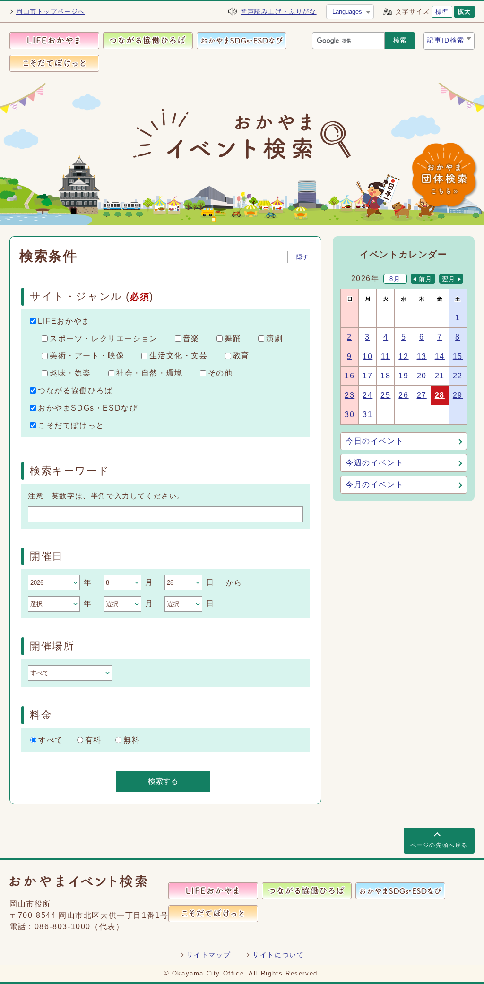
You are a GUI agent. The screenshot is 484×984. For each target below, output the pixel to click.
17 (367, 376)
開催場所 (52, 646)
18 (385, 376)
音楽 (191, 338)
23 (349, 395)
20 (422, 376)
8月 (394, 278)
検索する (163, 781)
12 (403, 356)
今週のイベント (375, 463)
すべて (50, 740)
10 (367, 356)
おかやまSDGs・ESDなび (88, 408)
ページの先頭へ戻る (439, 845)
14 (440, 356)
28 (440, 395)
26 (403, 395)
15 (458, 356)
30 (349, 415)
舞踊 (233, 338)
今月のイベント (375, 484)
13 (422, 356)
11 (385, 356)
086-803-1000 (63, 927)
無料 (131, 740)
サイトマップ (209, 954)
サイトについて (278, 954)
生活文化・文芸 (178, 355)
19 (403, 376)
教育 (241, 355)
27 (422, 395)
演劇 (274, 338)
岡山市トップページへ (50, 11)
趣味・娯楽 (70, 373)
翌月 (449, 278)
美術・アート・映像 (87, 355)
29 (458, 395)
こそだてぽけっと (71, 425)
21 (440, 376)
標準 (442, 11)
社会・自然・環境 (149, 373)
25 (385, 395)
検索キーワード (69, 471)
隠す (302, 257)
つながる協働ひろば (75, 390)
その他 (220, 373)
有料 (93, 740)
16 (349, 376)
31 (367, 415)
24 (367, 395)
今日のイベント (375, 441)
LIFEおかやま (64, 321)
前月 (425, 278)
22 (458, 376)
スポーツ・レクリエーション (104, 338)
